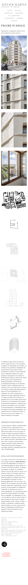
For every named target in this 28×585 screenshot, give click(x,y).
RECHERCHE (20, 18)
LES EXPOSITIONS (9, 18)
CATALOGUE (14, 20)
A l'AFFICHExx (6, 553)
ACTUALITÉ (18, 10)
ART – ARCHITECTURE (14, 15)
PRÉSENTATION (9, 13)
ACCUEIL (9, 10)
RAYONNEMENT (19, 13)
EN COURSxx (6, 554)
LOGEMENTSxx (6, 556)
